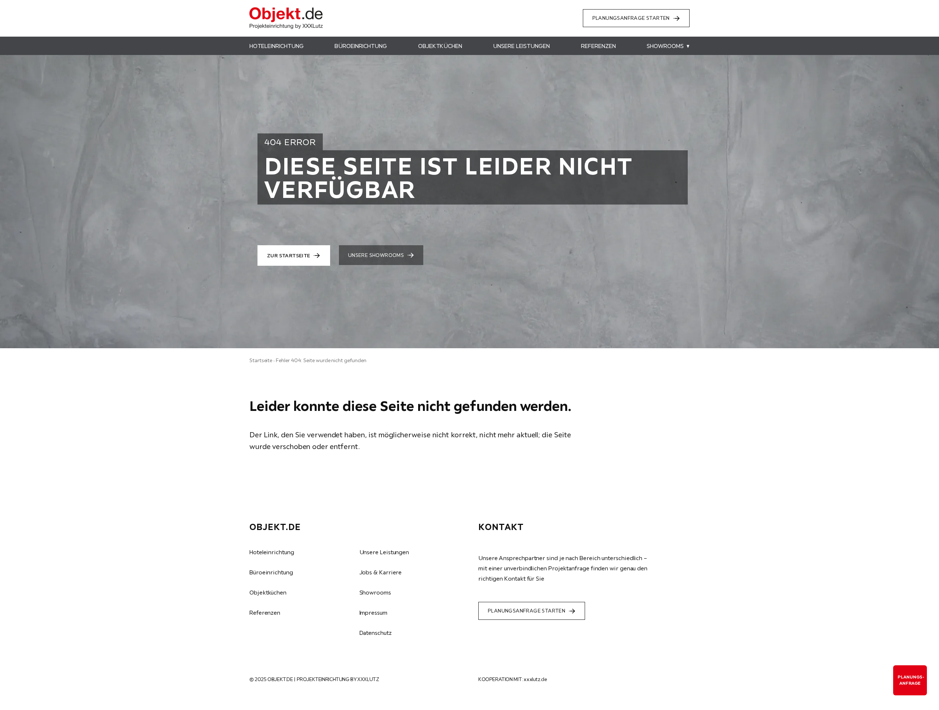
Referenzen (264, 612)
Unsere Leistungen (384, 552)
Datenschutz (375, 632)
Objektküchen (267, 592)
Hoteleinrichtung (271, 552)
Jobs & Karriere (380, 572)
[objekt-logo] (286, 10)
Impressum (373, 612)
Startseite (260, 360)
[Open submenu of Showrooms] (687, 46)
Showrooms (375, 592)
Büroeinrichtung (271, 572)
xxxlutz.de (535, 679)
